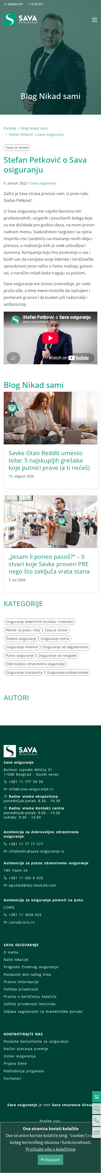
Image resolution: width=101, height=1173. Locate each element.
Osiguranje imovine (22, 647)
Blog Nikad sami (34, 128)
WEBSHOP (15, 4)
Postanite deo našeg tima (27, 974)
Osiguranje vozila (55, 638)
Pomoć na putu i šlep (23, 630)
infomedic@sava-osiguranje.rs (36, 851)
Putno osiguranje (20, 655)
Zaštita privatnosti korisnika (30, 1004)
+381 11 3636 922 (25, 914)
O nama (11, 952)
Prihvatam (50, 1159)
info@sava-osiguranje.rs (31, 789)
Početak (10, 128)
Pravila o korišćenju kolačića (30, 996)
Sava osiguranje (43, 183)
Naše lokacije (16, 959)
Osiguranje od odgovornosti (65, 647)
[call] (96, 1120)
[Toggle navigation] (94, 20)
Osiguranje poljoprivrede (67, 672)
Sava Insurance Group (73, 1104)
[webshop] (96, 1096)
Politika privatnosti (21, 989)
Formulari (13, 1078)
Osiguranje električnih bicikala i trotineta (39, 621)
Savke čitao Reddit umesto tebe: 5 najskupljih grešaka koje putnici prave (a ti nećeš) (49, 460)
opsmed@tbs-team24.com (32, 885)
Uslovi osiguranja (20, 1056)
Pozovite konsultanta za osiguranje (36, 1041)
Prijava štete (15, 1063)
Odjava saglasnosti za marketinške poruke (43, 1011)
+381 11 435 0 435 (26, 878)
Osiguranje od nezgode (57, 655)
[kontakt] (96, 1132)
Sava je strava (17, 147)
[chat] (96, 1108)
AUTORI (16, 697)
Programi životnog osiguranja (31, 967)
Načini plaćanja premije (26, 1048)
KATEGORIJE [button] (23, 603)
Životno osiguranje (21, 638)
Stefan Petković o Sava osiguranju (36, 134)
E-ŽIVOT (37, 4)
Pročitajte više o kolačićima (51, 1149)
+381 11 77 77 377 (26, 844)
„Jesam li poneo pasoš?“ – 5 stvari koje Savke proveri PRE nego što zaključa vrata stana (49, 563)
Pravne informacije (21, 981)
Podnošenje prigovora (24, 1071)
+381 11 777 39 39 (26, 781)
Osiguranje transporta (24, 672)
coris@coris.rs (22, 922)
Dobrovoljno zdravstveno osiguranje (35, 663)
